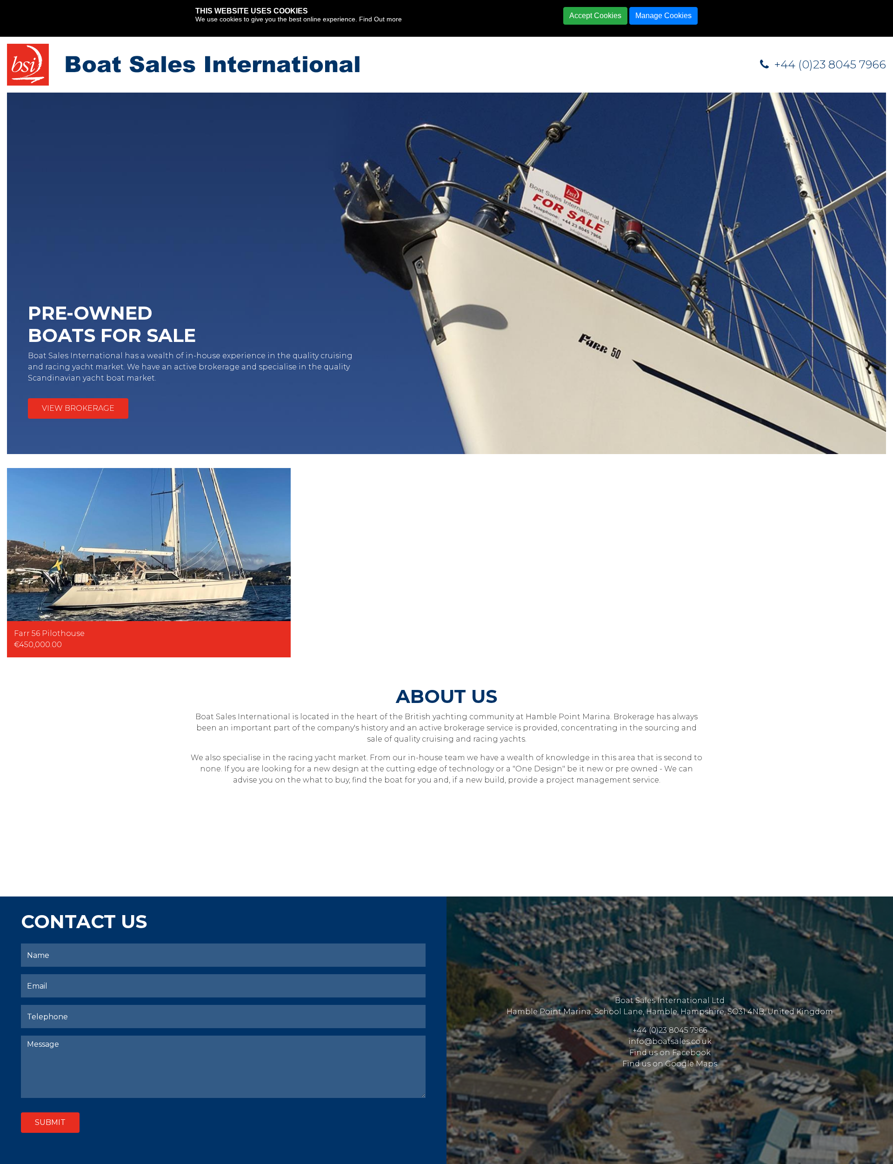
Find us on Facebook (670, 1052)
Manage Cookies (663, 16)
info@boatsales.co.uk (670, 1041)
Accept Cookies (595, 16)
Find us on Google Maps (669, 1063)
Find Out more (380, 19)
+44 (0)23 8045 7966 (829, 64)
